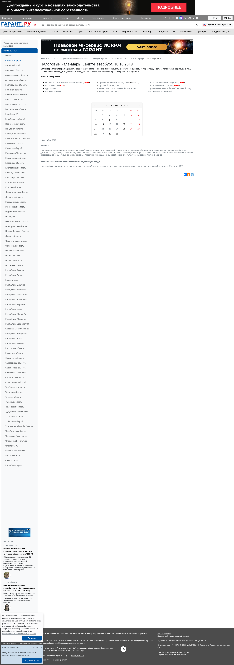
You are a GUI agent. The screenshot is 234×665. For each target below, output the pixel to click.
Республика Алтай (14, 275)
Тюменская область (14, 406)
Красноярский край (14, 177)
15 (103, 124)
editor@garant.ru (198, 640)
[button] (217, 25)
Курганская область (14, 182)
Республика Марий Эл (15, 314)
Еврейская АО (12, 114)
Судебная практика (11, 31)
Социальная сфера (98, 31)
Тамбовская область (15, 387)
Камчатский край (13, 148)
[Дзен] (177, 18)
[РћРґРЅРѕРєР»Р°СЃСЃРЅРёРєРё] (188, 174)
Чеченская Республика (16, 436)
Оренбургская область (16, 241)
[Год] (127, 105)
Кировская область (14, 163)
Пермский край (12, 255)
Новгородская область (16, 226)
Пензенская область (15, 250)
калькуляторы (52, 85)
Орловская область (14, 245)
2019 (122, 105)
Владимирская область (16, 94)
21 (95, 128)
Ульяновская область (15, 416)
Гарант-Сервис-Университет (54, 660)
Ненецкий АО (11, 216)
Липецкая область (14, 197)
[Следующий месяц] (139, 105)
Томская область (13, 397)
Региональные (10, 50)
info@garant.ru (77, 655)
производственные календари (113, 82)
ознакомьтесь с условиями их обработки (19, 633)
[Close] (41, 647)
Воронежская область (15, 109)
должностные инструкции (160, 85)
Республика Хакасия (14, 343)
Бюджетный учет (221, 31)
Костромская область (15, 167)
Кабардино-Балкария (15, 133)
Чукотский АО (12, 445)
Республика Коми (13, 309)
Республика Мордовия (16, 319)
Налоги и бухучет (36, 31)
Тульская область (13, 402)
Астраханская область (16, 80)
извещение (101, 155)
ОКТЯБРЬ (113, 105)
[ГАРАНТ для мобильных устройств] (168, 17)
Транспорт (147, 31)
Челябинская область (15, 431)
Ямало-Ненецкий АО (15, 450)
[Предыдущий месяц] (94, 105)
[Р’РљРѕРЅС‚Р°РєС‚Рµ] (185, 174)
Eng (229, 18)
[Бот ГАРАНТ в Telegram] (189, 17)
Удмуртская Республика (16, 411)
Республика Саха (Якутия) (17, 324)
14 (95, 124)
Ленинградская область (16, 192)
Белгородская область (16, 85)
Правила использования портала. (72, 643)
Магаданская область (15, 202)
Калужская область (14, 143)
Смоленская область (15, 377)
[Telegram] (192, 174)
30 (110, 133)
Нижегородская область (17, 221)
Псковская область (14, 265)
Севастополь (11, 460)
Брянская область (14, 89)
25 (124, 128)
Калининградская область (17, 138)
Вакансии (27, 17)
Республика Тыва (13, 338)
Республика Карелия (15, 304)
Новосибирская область (17, 231)
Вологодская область (15, 104)
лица (44, 166)
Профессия (186, 31)
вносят (144, 166)
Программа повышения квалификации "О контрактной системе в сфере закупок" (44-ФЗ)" (18, 551)
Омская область (13, 236)
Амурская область (14, 70)
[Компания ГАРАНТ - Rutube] (197, 17)
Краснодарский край (15, 172)
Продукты (47, 17)
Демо (80, 17)
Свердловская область (16, 372)
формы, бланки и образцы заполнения (64, 82)
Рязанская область (14, 353)
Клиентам (146, 17)
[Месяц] (106, 105)
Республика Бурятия (15, 284)
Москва (9, 55)
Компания (6, 17)
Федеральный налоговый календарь (15, 44)
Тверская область (13, 392)
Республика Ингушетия (16, 294)
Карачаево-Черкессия (15, 153)
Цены (65, 17)
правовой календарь (109, 85)
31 (117, 133)
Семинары (98, 17)
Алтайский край (12, 65)
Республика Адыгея (14, 270)
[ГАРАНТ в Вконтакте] (173, 17)
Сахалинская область (15, 367)
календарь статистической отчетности (117, 88)
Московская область (15, 206)
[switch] (36, 25)
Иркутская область (14, 128)
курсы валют (51, 88)
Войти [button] (216, 18)
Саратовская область (15, 363)
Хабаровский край (14, 421)
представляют (160, 150)
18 (124, 124)
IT (174, 31)
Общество (162, 31)
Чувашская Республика (16, 441)
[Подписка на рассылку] (164, 17)
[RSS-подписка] (201, 17)
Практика (68, 31)
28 (95, 133)
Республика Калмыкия (16, 299)
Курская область (13, 187)
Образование (129, 31)
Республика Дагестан (15, 289)
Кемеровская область (15, 158)
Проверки (202, 31)
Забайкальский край (15, 119)
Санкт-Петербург (13, 60)
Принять (32, 638)
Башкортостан (12, 280)
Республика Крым (13, 465)
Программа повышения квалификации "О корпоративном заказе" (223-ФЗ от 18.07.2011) (19, 588)
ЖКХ (115, 31)
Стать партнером (122, 17)
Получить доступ (32, 660)
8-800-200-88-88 (164, 633)
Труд (80, 31)
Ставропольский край (15, 382)
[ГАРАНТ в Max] (181, 18)
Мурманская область (15, 211)
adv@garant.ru (203, 645)
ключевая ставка (53, 91)
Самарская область (14, 358)
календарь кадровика (109, 91)
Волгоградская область (16, 99)
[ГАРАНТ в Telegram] (185, 17)
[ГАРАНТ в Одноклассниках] (193, 17)
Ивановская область (15, 124)
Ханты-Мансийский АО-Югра (19, 426)
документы (45, 152)
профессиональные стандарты (162, 82)
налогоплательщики (51, 150)
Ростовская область (14, 348)
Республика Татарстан (16, 333)
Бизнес (54, 31)
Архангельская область (16, 75)
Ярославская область (15, 455)
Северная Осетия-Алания (17, 328)
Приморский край (14, 260)
